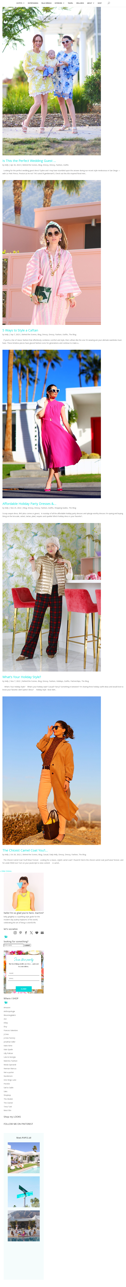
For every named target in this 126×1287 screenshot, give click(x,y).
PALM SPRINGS (46, 3)
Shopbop (7, 1095)
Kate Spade (8, 1049)
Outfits (66, 165)
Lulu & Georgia (10, 1057)
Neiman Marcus (10, 1068)
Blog (40, 165)
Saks (5, 1091)
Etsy (5, 1026)
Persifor (7, 1084)
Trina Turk (8, 1106)
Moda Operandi (10, 1064)
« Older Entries (6, 871)
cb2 (5, 1019)
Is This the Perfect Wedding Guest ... (29, 160)
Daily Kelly (53, 854)
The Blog (72, 334)
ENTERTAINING (33, 3)
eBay (6, 1023)
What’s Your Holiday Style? (21, 677)
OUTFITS (19, 3)
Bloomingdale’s (10, 1015)
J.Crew (6, 1034)
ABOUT (89, 3)
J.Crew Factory (9, 1038)
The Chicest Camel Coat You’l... (25, 850)
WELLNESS (80, 3)
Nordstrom (8, 1076)
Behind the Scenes (30, 165)
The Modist (8, 1099)
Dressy (45, 165)
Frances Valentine (11, 1030)
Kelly (6, 165)
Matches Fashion (10, 1061)
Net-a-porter (9, 1072)
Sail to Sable (8, 1087)
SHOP (100, 3)
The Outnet (8, 1103)
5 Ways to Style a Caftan (20, 330)
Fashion (59, 165)
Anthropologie (9, 1011)
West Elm (7, 1110)
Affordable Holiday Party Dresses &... (29, 503)
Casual (45, 854)
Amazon (7, 1007)
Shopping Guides (61, 508)
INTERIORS (58, 3)
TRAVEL (70, 3)
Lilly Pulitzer (8, 1053)
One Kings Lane (10, 1080)
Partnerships (75, 681)
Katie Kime (8, 1045)
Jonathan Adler (9, 1042)
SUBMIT (27, 945)
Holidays (59, 681)
